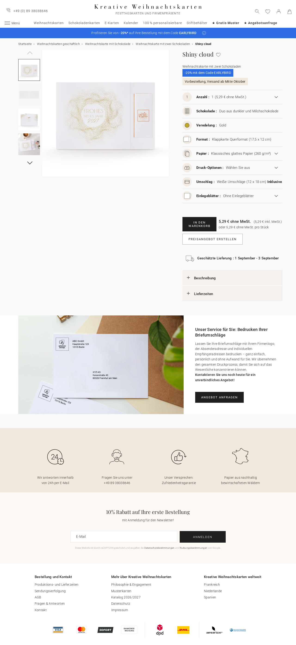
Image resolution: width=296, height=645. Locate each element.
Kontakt (41, 610)
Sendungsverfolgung (50, 591)
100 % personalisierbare (162, 23)
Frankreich (212, 584)
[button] (204, 33)
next (45, 116)
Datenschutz (120, 603)
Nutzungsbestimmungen (193, 548)
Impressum (119, 610)
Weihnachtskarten (49, 23)
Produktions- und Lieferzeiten (57, 584)
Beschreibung (205, 278)
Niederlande (213, 591)
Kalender (131, 23)
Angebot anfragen (219, 397)
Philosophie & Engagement (131, 584)
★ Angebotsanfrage (260, 23)
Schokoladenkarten (84, 23)
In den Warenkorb (199, 224)
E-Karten (112, 23)
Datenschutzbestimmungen (159, 548)
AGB (38, 597)
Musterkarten (121, 591)
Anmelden (202, 537)
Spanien (210, 597)
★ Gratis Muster (225, 23)
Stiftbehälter (197, 23)
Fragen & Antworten (50, 603)
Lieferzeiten (203, 294)
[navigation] (29, 49)
